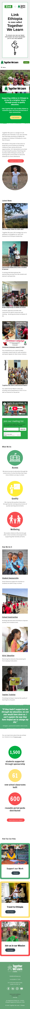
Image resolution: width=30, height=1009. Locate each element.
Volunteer (10, 950)
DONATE (26, 62)
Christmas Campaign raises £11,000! (13, 347)
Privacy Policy (15, 995)
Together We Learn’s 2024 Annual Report (14, 385)
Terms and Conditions (15, 994)
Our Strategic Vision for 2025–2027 (13, 229)
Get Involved (15, 117)
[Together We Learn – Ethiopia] (9, 62)
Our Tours (10, 912)
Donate (16, 873)
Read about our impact (15, 820)
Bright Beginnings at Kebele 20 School (14, 307)
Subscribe (22, 429)
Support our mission (16, 161)
